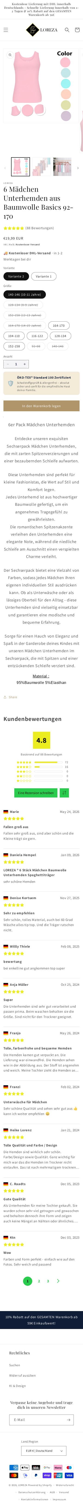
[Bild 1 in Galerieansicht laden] (20, 166)
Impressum (59, 1499)
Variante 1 (44, 276)
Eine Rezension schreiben (36, 793)
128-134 (60, 336)
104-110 (14, 336)
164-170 (59, 325)
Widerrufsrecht (65, 1485)
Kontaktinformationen (34, 1499)
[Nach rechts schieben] (78, 168)
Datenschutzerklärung (32, 1492)
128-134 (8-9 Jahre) (25, 306)
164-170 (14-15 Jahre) (27, 326)
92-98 (38, 347)
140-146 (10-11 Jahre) (24, 294)
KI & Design (17, 1386)
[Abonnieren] (68, 1420)
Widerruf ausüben (22, 1375)
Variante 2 (16, 276)
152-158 (14, 346)
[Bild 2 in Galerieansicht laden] (41, 166)
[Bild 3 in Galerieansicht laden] (62, 166)
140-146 (60, 347)
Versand (64, 1492)
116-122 (37, 336)
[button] (6, 30)
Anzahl (7, 356)
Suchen (14, 1365)
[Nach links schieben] (5, 168)
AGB (52, 1492)
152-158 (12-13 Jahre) (27, 316)
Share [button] (13, 697)
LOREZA (22, 1485)
